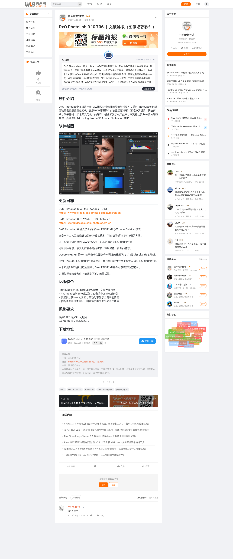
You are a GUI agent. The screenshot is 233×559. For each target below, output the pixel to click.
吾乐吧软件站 (76, 16)
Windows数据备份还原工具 (193, 331)
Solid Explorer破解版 (179, 343)
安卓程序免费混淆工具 (175, 336)
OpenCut (177, 334)
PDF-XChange (191, 324)
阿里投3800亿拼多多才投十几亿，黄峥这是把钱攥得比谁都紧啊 (191, 194)
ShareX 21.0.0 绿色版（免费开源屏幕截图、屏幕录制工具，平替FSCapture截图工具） (107, 423)
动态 (197, 47)
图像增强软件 (122, 389)
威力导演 (181, 341)
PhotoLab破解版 (105, 389)
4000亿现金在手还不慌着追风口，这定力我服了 (191, 211)
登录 (186, 4)
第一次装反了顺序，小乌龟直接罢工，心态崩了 (190, 176)
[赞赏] (38, 92)
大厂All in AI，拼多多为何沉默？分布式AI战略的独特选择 (184, 199)
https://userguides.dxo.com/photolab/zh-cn (85, 222)
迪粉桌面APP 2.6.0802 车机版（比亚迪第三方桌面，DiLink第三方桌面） (184, 233)
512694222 (74, 507)
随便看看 (147, 88)
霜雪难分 (178, 293)
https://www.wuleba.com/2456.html (86, 361)
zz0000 (177, 302)
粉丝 (184, 47)
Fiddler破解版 (193, 339)
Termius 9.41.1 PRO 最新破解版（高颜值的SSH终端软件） (184, 250)
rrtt (176, 240)
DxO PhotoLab (74, 389)
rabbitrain (179, 205)
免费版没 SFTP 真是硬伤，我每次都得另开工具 (190, 245)
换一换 (204, 259)
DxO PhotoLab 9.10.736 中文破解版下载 (88, 339)
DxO (62, 389)
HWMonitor (176, 328)
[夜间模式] (206, 4)
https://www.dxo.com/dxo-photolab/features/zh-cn (90, 212)
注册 (197, 4)
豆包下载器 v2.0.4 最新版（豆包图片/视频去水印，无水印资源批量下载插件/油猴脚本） (107, 429)
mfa (176, 171)
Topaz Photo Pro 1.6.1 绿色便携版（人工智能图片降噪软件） (94, 454)
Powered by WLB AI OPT (145, 60)
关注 (174, 47)
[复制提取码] (105, 343)
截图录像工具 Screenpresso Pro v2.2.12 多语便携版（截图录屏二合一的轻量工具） (105, 448)
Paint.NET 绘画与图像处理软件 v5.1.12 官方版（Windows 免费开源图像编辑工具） (105, 442)
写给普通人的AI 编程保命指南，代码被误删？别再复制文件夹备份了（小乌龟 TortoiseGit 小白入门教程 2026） (184, 182)
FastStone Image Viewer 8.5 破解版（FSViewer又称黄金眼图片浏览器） (100, 436)
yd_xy (177, 222)
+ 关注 (187, 54)
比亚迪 (181, 324)
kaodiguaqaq (180, 275)
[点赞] (38, 72)
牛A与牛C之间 (180, 284)
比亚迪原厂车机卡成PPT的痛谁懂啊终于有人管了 (190, 228)
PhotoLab (89, 389)
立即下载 (149, 341)
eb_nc (178, 188)
